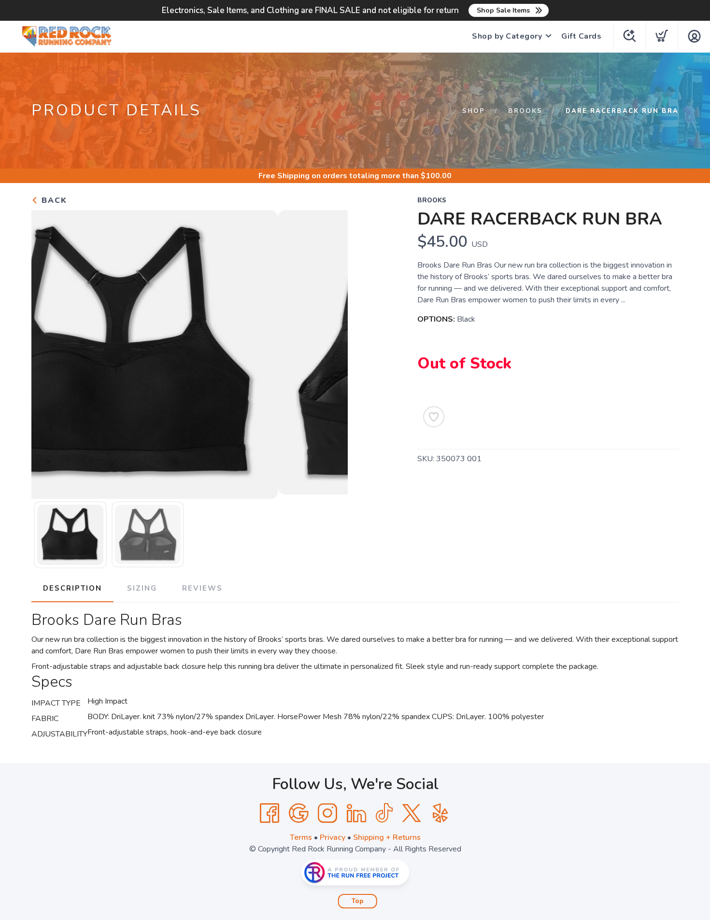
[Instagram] (327, 813)
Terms (301, 837)
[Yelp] (440, 813)
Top (358, 901)
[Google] (298, 813)
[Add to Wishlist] (433, 416)
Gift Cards (581, 36)
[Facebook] (269, 813)
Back (53, 200)
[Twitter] (411, 813)
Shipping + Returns (387, 837)
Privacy (332, 837)
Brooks (525, 111)
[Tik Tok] (384, 813)
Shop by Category (507, 36)
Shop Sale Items (503, 10)
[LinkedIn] (356, 813)
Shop (473, 111)
